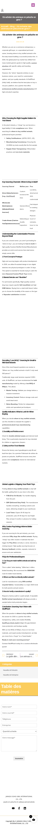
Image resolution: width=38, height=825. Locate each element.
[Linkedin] (24, 808)
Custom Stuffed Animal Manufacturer (23, 247)
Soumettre (19, 758)
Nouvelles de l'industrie (10, 670)
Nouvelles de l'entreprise (10, 675)
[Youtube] (13, 808)
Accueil (4, 26)
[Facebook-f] (19, 808)
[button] (33, 5)
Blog (12, 26)
